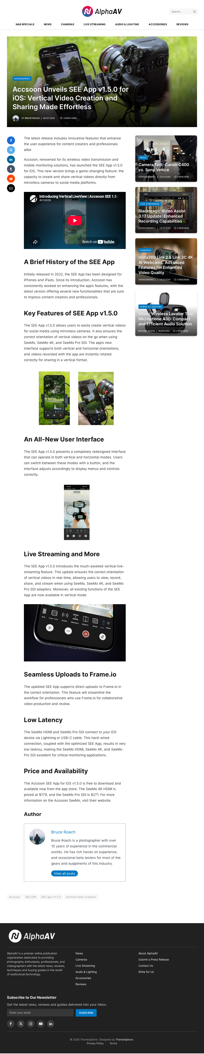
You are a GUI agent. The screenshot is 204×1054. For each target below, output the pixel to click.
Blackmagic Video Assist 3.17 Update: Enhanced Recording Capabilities (162, 216)
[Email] (11, 188)
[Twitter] (11, 150)
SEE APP (30, 896)
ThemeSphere (124, 1039)
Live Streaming (95, 24)
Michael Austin (146, 331)
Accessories (158, 24)
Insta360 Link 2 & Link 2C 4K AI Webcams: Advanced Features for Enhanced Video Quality (165, 265)
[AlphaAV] (102, 11)
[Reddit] (11, 179)
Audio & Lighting (127, 24)
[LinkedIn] (11, 159)
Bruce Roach (32, 118)
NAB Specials (25, 24)
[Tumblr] (11, 169)
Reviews (182, 24)
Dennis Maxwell (147, 177)
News (47, 24)
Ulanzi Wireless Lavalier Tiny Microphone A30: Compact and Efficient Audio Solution (165, 318)
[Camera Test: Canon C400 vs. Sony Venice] (166, 158)
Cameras (67, 24)
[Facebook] (11, 140)
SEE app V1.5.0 (51, 896)
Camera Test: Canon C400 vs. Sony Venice (163, 167)
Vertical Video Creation (81, 896)
